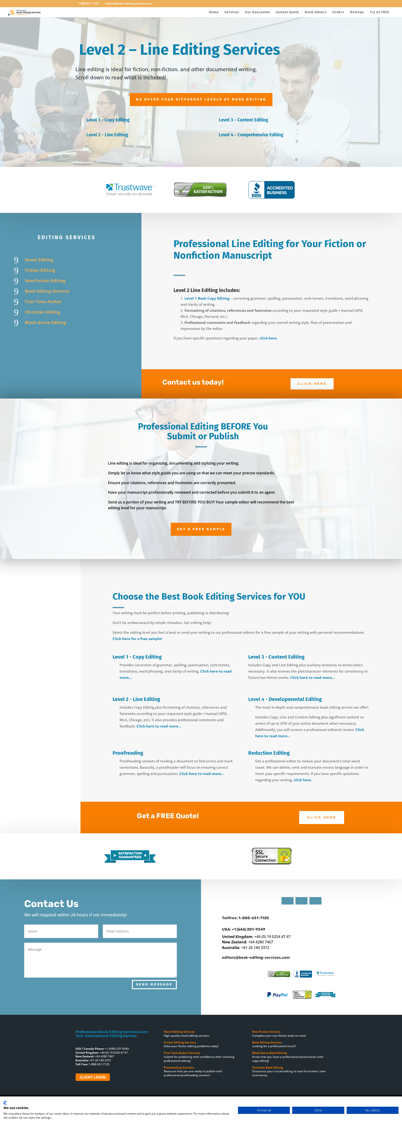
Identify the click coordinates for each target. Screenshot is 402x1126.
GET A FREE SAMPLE (201, 529)
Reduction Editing (269, 753)
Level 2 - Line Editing (107, 134)
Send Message (154, 984)
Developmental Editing (295, 699)
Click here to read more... (312, 677)
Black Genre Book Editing (269, 1053)
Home (214, 12)
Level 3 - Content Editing (243, 120)
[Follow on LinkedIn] (315, 901)
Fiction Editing (40, 270)
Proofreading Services (179, 1067)
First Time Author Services (182, 1053)
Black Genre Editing (45, 322)
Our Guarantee (257, 12)
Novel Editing (39, 259)
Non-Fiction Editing (45, 280)
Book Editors (316, 12)
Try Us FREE (379, 12)
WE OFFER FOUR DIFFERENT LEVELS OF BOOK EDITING (201, 99)
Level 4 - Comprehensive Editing (251, 134)
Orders (338, 12)
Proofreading (128, 753)
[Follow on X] (301, 901)
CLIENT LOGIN (93, 1077)
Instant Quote (287, 12)
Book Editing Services (47, 291)
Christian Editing (42, 312)
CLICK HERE (312, 383)
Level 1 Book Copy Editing (207, 298)
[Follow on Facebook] (287, 901)
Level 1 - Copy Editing (107, 120)
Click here (321, 817)
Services (231, 12)
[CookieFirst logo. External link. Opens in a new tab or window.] (5, 1103)
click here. (268, 338)
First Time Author (43, 301)
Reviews (357, 12)
